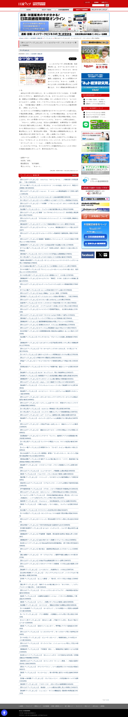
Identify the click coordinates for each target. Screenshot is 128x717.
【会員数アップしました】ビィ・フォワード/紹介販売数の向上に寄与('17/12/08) (46, 209)
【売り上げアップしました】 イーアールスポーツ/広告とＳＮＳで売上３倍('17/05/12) (48, 306)
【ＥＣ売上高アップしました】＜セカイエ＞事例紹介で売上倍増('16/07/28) (44, 408)
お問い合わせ (95, 706)
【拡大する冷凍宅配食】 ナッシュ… (95, 117)
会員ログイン (105, 2)
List (74, 175)
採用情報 (102, 706)
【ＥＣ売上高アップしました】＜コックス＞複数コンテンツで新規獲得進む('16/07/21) (48, 412)
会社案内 (21, 706)
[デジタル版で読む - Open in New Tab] (40, 58)
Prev (84, 83)
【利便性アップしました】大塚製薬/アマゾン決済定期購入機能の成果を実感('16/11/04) (48, 375)
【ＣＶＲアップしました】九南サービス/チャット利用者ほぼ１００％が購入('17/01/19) (48, 354)
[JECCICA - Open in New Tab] (95, 147)
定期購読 (96, 2)
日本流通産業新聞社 (32, 4)
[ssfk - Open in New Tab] (95, 170)
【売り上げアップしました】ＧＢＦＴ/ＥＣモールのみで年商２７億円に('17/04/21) (47, 315)
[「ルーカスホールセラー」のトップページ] (32, 73)
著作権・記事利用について (57, 706)
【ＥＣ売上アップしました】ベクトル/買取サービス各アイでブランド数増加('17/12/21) (48, 200)
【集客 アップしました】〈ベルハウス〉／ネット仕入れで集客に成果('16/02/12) (46, 474)
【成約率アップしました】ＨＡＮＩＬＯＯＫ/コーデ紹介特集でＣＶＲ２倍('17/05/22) (47, 303)
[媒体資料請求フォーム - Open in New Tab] (95, 42)
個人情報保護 (46, 706)
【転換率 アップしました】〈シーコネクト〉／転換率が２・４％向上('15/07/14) (46, 569)
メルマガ (87, 2)
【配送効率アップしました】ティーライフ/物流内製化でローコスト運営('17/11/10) (47, 224)
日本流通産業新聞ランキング (92, 95)
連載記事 (39, 38)
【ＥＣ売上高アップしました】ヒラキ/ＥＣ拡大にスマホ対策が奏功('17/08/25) (45, 257)
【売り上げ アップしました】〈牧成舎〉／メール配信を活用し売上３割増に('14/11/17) (48, 687)
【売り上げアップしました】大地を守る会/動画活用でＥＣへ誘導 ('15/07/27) (45, 560)
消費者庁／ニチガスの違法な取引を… (95, 103)
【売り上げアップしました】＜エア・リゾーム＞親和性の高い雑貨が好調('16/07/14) (47, 415)
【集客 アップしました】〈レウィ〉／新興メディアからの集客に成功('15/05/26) (46, 602)
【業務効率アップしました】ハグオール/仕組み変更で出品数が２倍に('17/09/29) (46, 245)
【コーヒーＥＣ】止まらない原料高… (95, 112)
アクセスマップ (29, 706)
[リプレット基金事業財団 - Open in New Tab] (95, 180)
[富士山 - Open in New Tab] (95, 210)
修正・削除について (69, 706)
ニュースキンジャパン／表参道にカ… (95, 101)
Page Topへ (105, 700)
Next (106, 83)
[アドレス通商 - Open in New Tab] (95, 136)
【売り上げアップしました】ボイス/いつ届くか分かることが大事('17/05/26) (44, 299)
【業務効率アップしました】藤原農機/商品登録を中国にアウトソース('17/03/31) (46, 321)
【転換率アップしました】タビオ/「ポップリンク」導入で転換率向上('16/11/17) (46, 372)
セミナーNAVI (46, 9)
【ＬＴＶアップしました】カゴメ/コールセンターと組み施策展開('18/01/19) (44, 197)
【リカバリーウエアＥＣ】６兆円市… (95, 114)
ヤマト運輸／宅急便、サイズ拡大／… (95, 99)
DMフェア (99, 9)
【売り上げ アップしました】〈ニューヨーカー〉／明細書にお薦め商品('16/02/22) (47, 471)
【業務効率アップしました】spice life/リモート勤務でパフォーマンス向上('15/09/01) (47, 540)
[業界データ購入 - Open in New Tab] (31, 58)
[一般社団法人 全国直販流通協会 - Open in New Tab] (95, 159)
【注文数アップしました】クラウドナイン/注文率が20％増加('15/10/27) (43, 510)
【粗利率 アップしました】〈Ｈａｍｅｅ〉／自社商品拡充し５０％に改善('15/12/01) (47, 501)
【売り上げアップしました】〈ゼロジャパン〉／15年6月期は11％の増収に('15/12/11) (48, 492)
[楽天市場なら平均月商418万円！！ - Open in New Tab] (95, 58)
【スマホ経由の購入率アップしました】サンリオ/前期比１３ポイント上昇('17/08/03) (47, 266)
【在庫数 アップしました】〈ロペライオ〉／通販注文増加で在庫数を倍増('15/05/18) (47, 605)
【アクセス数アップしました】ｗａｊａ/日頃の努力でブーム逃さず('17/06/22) (45, 290)
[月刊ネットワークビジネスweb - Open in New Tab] (95, 205)
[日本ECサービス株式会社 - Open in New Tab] (95, 125)
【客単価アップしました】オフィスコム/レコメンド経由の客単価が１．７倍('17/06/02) (48, 296)
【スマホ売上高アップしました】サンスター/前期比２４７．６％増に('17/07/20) (46, 275)
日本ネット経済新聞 (82, 9)
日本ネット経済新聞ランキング (93, 108)
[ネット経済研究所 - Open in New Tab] (95, 199)
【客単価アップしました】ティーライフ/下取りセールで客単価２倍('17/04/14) (45, 318)
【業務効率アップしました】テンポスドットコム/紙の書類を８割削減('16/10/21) (46, 379)
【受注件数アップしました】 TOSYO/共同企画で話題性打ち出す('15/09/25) (44, 525)
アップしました (48, 38)
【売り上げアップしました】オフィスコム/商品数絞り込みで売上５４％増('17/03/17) (47, 328)
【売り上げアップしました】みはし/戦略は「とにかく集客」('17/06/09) (43, 293)
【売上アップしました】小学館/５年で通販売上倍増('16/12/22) (40, 357)
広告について (87, 706)
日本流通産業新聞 (64, 9)
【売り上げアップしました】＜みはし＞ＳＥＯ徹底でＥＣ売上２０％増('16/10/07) (46, 382)
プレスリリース (79, 706)
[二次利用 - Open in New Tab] (95, 216)
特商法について (37, 706)
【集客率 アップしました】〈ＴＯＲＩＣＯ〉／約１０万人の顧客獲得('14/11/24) (46, 684)
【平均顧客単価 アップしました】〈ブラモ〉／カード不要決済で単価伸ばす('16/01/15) (48, 489)
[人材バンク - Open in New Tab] (95, 191)
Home (28, 9)
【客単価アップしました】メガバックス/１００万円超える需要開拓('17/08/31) (45, 254)
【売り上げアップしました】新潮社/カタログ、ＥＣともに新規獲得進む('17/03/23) (47, 324)
